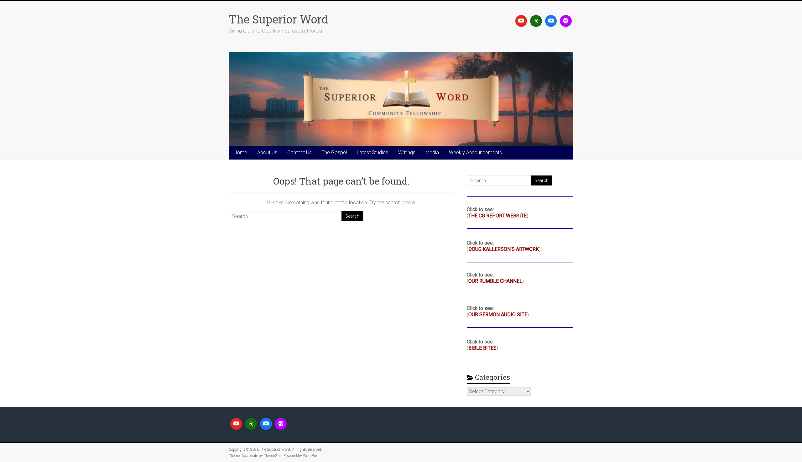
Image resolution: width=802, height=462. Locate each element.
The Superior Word (278, 19)
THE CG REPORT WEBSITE (497, 216)
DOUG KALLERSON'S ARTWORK (503, 249)
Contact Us (299, 152)
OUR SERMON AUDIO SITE (497, 314)
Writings (406, 152)
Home (240, 152)
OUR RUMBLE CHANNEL (495, 281)
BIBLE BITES (482, 348)
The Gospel (334, 152)
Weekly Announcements (475, 152)
